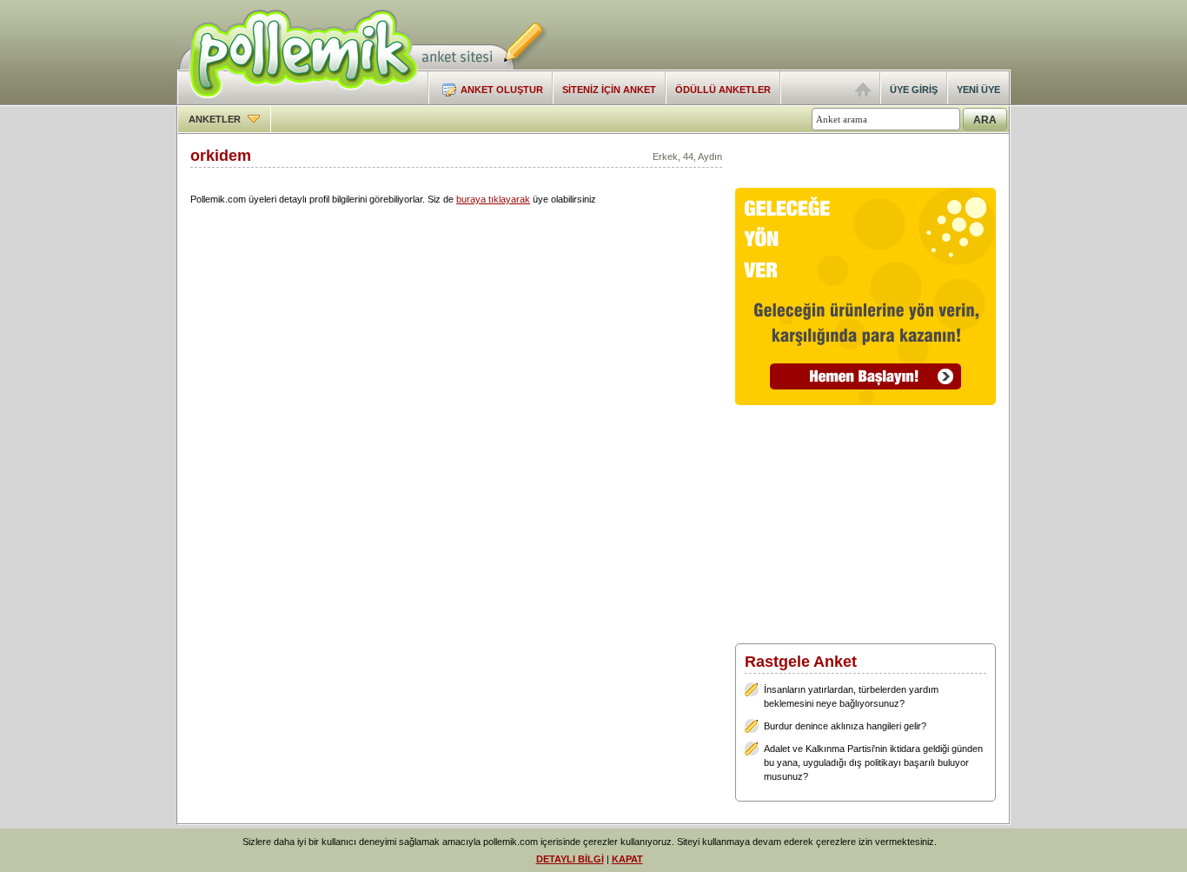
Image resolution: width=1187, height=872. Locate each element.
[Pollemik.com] (297, 101)
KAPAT (627, 859)
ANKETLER (216, 119)
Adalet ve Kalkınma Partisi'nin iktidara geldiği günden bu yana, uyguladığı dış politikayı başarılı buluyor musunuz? (873, 762)
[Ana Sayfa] (863, 93)
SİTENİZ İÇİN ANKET (609, 89)
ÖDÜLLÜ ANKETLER (723, 89)
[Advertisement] (807, 35)
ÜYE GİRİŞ (914, 89)
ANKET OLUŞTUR (502, 89)
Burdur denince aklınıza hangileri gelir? (845, 726)
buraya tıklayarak (493, 199)
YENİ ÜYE (978, 89)
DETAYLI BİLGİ (570, 859)
